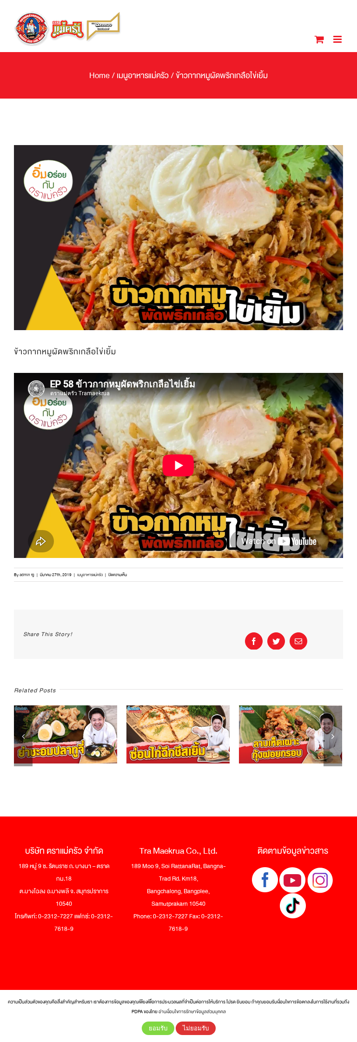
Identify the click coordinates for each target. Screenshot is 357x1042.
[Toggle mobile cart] (319, 39)
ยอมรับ (158, 1028)
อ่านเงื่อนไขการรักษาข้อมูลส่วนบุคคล (192, 1011)
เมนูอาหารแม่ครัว (90, 574)
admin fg (27, 574)
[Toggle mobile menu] (338, 39)
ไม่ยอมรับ (196, 1028)
